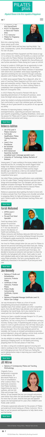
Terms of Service (11, 426)
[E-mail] (2, 20)
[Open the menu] (41, 19)
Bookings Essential (32, 434)
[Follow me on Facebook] (4, 20)
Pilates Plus (15, 434)
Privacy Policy (21, 426)
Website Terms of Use (31, 426)
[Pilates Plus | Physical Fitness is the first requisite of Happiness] (22, 7)
